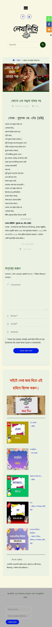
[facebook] (23, 16)
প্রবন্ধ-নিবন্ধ (35, 536)
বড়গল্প (35, 453)
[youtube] (29, 16)
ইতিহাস (32, 539)
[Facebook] (49, 24)
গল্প (32, 453)
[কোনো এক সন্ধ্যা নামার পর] (26, 77)
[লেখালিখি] (26, 31)
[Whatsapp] (49, 19)
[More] (49, 29)
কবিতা (18, 60)
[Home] (14, 60)
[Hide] (51, 35)
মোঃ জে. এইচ (27, 249)
